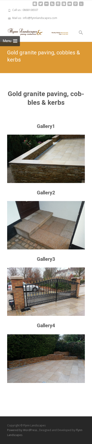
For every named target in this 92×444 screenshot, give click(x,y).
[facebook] (35, 5)
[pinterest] (75, 5)
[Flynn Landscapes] (35, 31)
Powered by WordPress (22, 430)
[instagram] (58, 5)
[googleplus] (64, 5)
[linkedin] (81, 5)
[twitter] (40, 5)
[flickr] (46, 5)
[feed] (52, 5)
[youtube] (69, 5)
